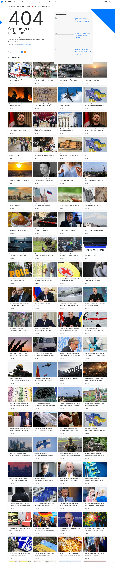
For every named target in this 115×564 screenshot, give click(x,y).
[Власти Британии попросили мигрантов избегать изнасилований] (20, 198)
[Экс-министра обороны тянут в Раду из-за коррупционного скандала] (70, 323)
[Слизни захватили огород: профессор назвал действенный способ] (70, 198)
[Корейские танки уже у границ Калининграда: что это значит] (70, 73)
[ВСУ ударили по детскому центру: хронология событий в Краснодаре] (20, 523)
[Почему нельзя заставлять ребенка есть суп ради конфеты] (45, 148)
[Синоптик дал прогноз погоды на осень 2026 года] (20, 148)
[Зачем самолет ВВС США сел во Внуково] (70, 373)
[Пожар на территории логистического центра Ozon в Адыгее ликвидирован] (20, 373)
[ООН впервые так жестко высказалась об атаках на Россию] (45, 398)
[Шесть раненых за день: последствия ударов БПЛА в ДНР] (95, 323)
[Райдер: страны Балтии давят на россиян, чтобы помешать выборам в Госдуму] (45, 198)
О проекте (51, 562)
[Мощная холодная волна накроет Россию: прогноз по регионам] (95, 523)
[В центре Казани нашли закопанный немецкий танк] (95, 198)
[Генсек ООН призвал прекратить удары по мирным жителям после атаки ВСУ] (70, 348)
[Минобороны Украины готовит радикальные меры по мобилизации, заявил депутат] (70, 123)
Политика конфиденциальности (77, 562)
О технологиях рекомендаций (62, 562)
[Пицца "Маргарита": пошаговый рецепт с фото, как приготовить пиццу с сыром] (70, 548)
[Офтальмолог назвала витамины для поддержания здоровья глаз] (95, 498)
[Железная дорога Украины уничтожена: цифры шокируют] (95, 173)
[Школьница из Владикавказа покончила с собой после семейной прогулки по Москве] (45, 223)
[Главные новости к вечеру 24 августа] (45, 298)
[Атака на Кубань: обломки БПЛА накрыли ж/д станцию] (70, 273)
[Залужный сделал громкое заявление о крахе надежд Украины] (70, 223)
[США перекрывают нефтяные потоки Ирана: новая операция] (70, 498)
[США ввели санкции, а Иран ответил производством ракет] (20, 348)
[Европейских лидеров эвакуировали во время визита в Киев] (95, 423)
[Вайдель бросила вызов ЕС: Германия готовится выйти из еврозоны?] (45, 523)
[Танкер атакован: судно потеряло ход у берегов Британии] (95, 73)
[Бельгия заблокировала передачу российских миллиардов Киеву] (95, 98)
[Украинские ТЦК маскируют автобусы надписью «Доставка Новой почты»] (45, 348)
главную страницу (25, 44)
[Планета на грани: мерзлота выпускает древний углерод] (45, 423)
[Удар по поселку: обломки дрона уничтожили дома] (20, 98)
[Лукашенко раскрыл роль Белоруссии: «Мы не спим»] (45, 323)
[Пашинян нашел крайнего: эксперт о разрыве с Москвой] (95, 223)
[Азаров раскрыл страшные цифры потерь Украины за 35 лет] (20, 298)
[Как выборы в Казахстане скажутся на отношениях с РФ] (95, 473)
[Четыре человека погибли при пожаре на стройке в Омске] (20, 248)
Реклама (13, 562)
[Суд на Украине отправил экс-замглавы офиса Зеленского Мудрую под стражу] (70, 423)
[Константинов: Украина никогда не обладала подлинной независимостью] (45, 548)
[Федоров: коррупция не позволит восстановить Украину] (95, 298)
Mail (2, 562)
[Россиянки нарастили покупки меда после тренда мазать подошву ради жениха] (20, 223)
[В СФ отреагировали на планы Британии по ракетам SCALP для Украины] (70, 298)
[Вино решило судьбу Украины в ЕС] (95, 148)
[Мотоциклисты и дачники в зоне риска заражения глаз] (95, 398)
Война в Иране (26, 6)
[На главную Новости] (7, 2)
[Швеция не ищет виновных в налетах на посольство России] (70, 148)
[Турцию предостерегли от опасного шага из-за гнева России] (45, 123)
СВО (35, 6)
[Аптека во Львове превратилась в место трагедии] (20, 73)
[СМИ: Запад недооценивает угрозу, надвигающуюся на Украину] (20, 473)
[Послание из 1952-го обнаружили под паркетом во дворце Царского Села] (45, 98)
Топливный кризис (45, 6)
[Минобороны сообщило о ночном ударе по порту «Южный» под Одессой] (45, 248)
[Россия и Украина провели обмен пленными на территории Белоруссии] (20, 548)
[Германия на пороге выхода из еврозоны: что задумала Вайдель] (20, 398)
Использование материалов (92, 562)
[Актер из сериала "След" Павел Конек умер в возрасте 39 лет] (45, 173)
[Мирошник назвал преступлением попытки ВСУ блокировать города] (45, 473)
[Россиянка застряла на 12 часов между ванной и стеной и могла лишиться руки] (95, 348)
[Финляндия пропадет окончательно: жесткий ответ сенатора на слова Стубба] (45, 448)
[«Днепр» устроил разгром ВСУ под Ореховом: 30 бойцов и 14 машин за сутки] (95, 448)
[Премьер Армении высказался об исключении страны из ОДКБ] (70, 473)
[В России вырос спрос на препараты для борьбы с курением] (70, 173)
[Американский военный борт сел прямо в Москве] (70, 98)
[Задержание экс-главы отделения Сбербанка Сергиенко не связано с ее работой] (20, 498)
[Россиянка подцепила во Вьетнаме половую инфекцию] (45, 273)
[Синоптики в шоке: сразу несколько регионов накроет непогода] (20, 323)
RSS (47, 562)
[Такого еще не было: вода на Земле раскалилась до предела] (20, 173)
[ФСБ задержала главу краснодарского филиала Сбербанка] (95, 273)
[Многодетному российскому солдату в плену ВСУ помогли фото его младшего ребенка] (45, 73)
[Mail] (2, 2)
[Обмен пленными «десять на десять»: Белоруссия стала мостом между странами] (45, 373)
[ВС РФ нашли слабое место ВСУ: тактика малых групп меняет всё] (95, 123)
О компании (7, 562)
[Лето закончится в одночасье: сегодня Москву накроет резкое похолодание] (20, 448)
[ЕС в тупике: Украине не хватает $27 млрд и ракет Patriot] (45, 498)
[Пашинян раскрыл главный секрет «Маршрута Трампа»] (70, 523)
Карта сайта (111, 562)
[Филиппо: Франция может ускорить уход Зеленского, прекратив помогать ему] (20, 123)
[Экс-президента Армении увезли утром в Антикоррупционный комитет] (20, 423)
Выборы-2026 (15, 6)
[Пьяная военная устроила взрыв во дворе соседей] (95, 248)
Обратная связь (103, 562)
